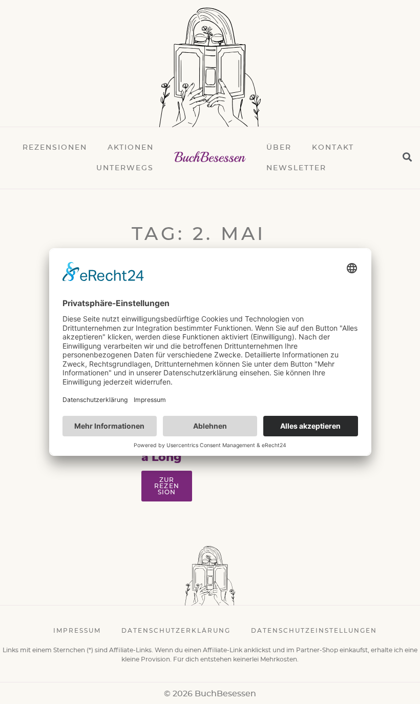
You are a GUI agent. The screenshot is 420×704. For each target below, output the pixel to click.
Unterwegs (125, 168)
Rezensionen (55, 147)
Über (278, 147)
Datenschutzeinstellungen (314, 631)
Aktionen (131, 147)
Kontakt (333, 147)
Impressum (77, 631)
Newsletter (296, 168)
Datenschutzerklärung (175, 631)
